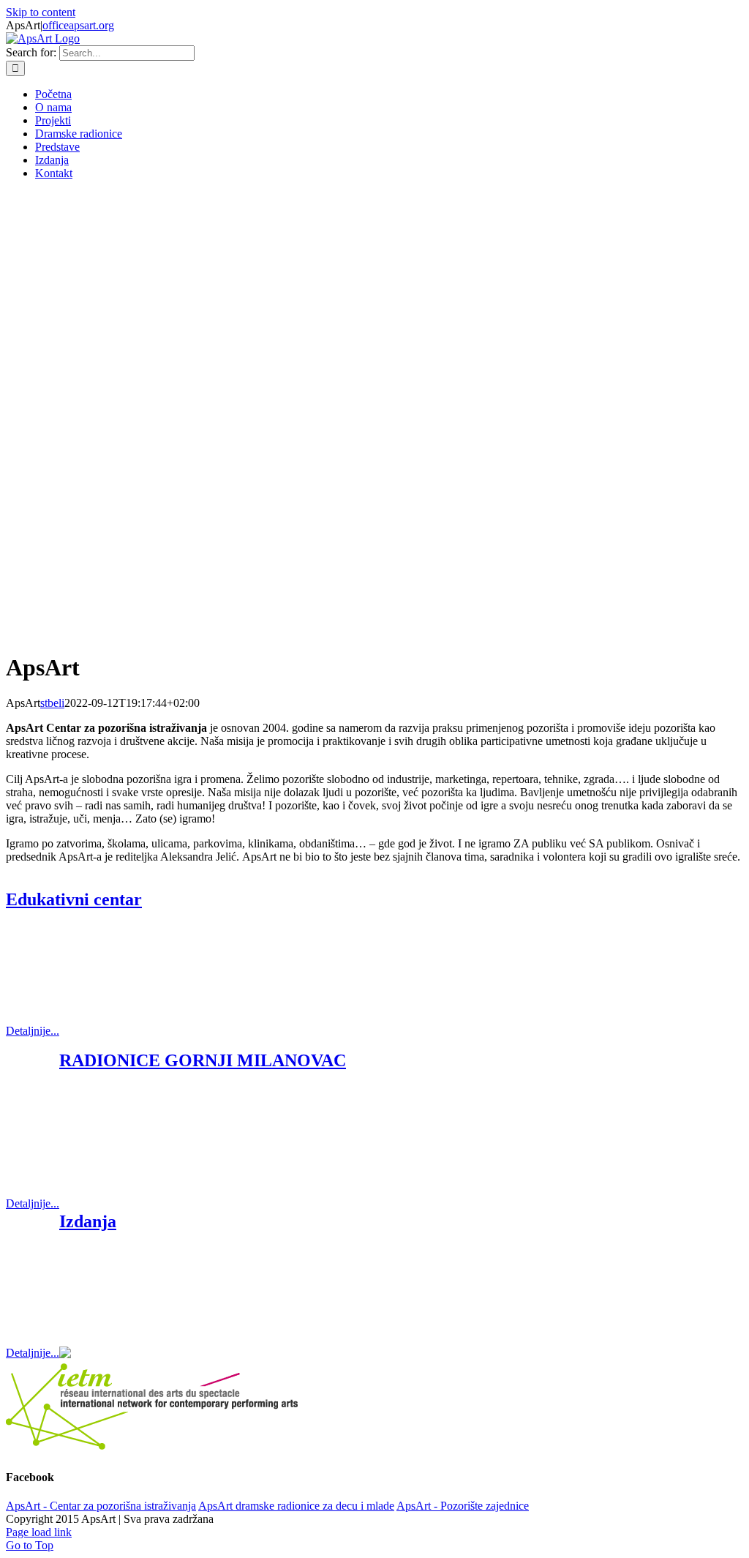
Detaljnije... (32, 1031)
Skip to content (40, 12)
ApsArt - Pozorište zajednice (462, 1505)
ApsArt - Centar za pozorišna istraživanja (101, 1505)
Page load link (39, 1532)
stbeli (52, 703)
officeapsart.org (78, 25)
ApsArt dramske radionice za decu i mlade (296, 1505)
